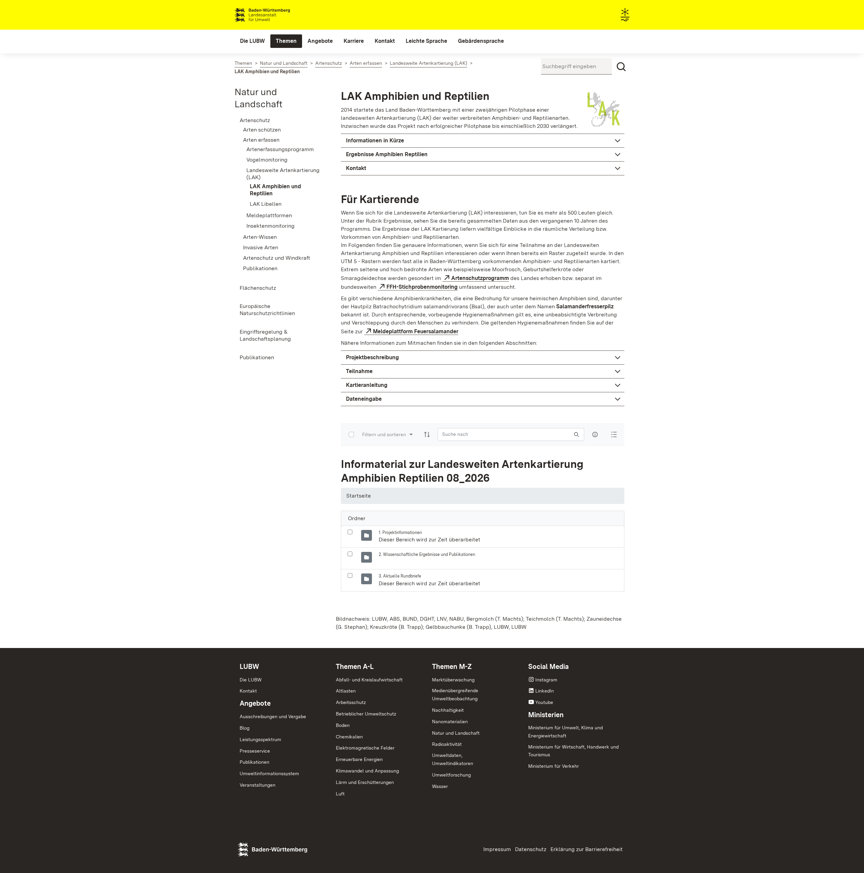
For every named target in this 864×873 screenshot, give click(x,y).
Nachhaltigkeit (448, 710)
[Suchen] (621, 67)
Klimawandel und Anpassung (367, 770)
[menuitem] (252, 41)
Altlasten (346, 691)
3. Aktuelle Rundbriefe (400, 576)
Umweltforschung (451, 775)
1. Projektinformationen (400, 532)
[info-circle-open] (595, 434)
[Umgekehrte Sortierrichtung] (427, 434)
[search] (576, 434)
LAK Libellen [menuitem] (265, 204)
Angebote (255, 703)
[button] (482, 140)
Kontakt (248, 691)
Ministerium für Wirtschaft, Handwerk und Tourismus (573, 751)
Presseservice (255, 751)
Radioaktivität (447, 744)
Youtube (544, 702)
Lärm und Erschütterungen (365, 782)
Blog (244, 728)
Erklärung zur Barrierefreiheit (586, 849)
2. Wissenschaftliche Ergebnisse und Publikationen (427, 554)
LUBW (249, 667)
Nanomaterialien (450, 721)
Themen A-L (355, 667)
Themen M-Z (452, 667)
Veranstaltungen (257, 785)
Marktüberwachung (453, 679)
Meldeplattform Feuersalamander (415, 331)
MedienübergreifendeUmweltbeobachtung (455, 694)
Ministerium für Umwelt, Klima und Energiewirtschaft (565, 731)
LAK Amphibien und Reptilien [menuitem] (275, 190)
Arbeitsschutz (351, 702)
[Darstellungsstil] (614, 434)
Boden (343, 725)
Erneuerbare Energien (359, 759)
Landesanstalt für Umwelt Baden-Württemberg (274, 15)
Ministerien (546, 715)
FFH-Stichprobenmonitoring (422, 287)
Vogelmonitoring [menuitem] (267, 160)
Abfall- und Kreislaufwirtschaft (369, 679)
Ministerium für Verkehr (553, 766)
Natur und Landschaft (456, 733)
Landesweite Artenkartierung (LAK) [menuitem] (283, 173)
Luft (340, 793)
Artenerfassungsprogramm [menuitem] (280, 149)
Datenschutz (530, 849)
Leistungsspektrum (260, 739)
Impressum (497, 849)
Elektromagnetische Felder (365, 748)
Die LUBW (251, 679)
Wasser (440, 786)
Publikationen (254, 762)
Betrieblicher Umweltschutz (366, 713)
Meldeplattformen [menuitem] (269, 215)
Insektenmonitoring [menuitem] (270, 226)
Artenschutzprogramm (480, 278)
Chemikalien (349, 736)
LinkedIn (544, 691)
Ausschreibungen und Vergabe (273, 716)
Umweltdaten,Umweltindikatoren (452, 759)
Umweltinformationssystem (269, 773)
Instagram (546, 679)
